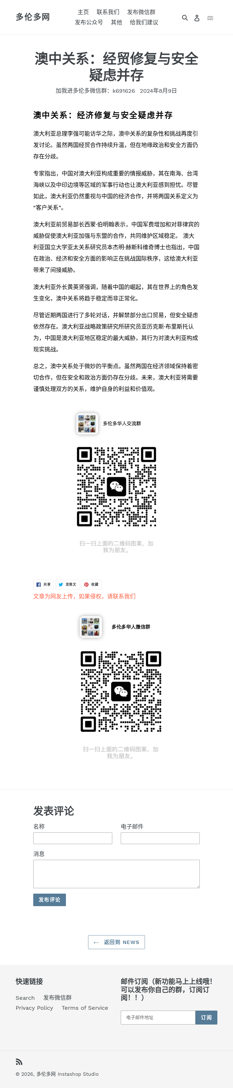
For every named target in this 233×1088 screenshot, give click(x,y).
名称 (39, 826)
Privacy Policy (34, 1007)
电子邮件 (132, 826)
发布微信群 (57, 997)
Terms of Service (85, 1007)
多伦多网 (33, 17)
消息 (39, 854)
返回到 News (121, 942)
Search (25, 997)
